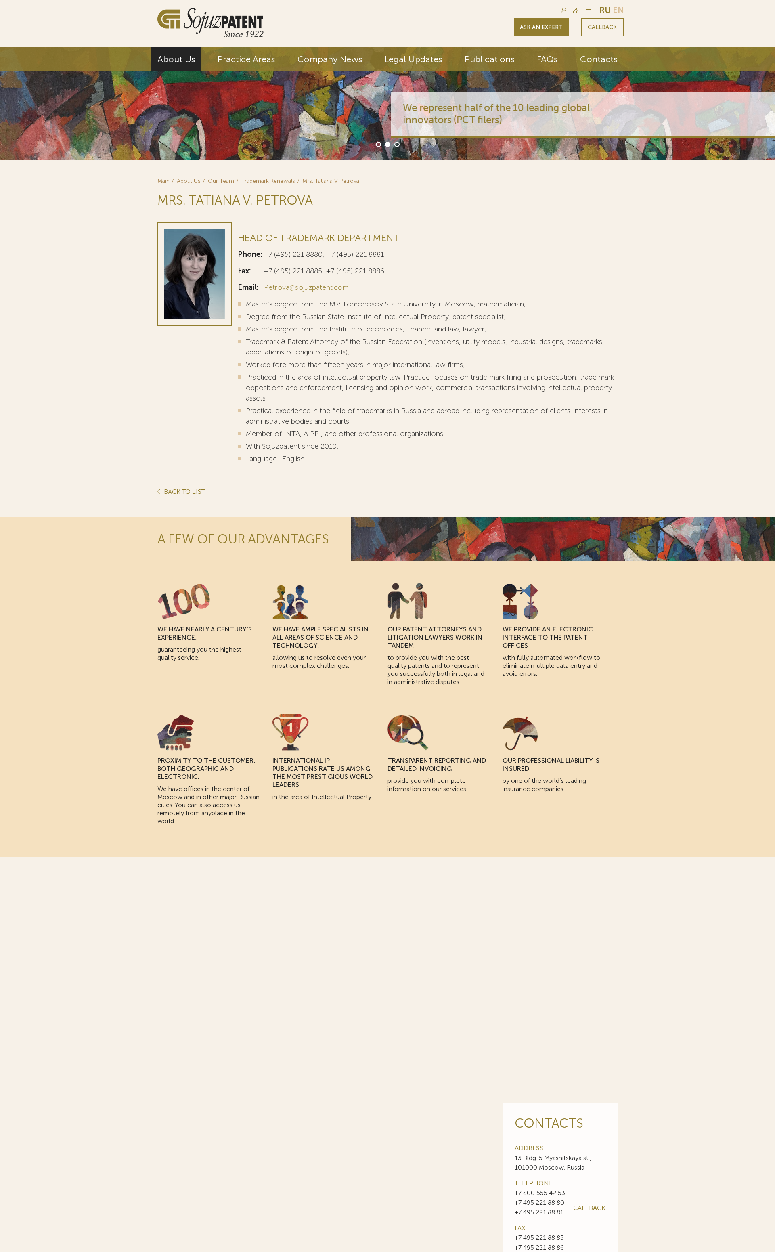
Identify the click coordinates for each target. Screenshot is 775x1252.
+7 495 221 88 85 (539, 1238)
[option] (387, 103)
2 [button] (387, 144)
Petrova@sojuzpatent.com (306, 287)
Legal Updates (413, 59)
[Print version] (588, 10)
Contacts (599, 59)
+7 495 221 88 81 (539, 1212)
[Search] (563, 10)
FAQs (547, 59)
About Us (176, 59)
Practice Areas (246, 59)
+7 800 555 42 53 (540, 1193)
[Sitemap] (575, 10)
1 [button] (378, 144)
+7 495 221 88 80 (539, 1202)
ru (605, 10)
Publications (490, 59)
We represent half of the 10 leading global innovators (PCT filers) (493, 114)
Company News (329, 59)
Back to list (183, 492)
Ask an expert (541, 27)
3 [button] (396, 144)
